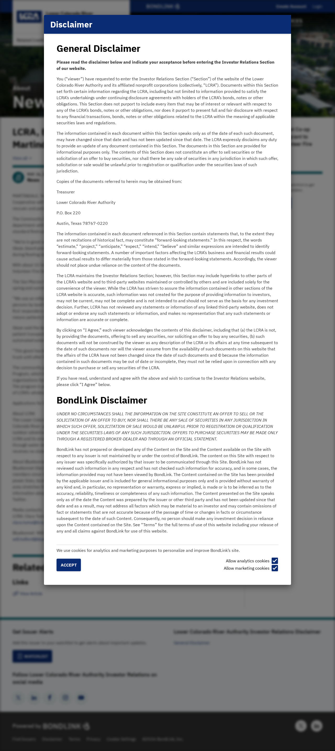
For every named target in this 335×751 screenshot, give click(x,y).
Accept (69, 565)
